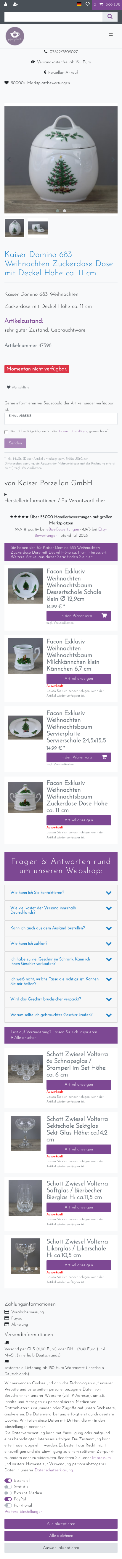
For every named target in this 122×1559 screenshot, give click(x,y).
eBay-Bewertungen (63, 529)
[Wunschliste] (88, 5)
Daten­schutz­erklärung (54, 1470)
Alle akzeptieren (61, 1524)
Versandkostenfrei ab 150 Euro (64, 62)
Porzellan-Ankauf (63, 72)
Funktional (23, 1505)
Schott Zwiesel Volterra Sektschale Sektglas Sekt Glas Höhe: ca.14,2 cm (77, 1129)
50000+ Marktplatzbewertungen (40, 83)
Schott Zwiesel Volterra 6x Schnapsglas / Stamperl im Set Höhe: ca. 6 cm (77, 1064)
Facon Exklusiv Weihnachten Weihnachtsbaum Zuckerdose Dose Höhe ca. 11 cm (76, 797)
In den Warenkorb (76, 616)
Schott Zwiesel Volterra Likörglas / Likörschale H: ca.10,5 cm (77, 1249)
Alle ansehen (24, 1038)
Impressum (101, 1458)
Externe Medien (28, 1493)
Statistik (21, 1487)
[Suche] (110, 17)
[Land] (79, 4)
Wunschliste (19, 387)
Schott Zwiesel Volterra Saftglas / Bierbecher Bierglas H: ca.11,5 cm (77, 1190)
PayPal (20, 1499)
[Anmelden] (6, 5)
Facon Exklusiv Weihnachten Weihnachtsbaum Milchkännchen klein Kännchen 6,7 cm (72, 655)
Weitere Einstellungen (23, 1512)
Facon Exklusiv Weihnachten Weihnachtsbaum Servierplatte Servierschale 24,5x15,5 (76, 727)
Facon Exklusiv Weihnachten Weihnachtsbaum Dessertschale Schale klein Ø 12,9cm (73, 585)
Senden (15, 443)
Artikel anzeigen (79, 678)
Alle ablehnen (61, 1536)
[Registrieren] (16, 5)
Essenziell (22, 1480)
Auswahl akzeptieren (61, 1548)
